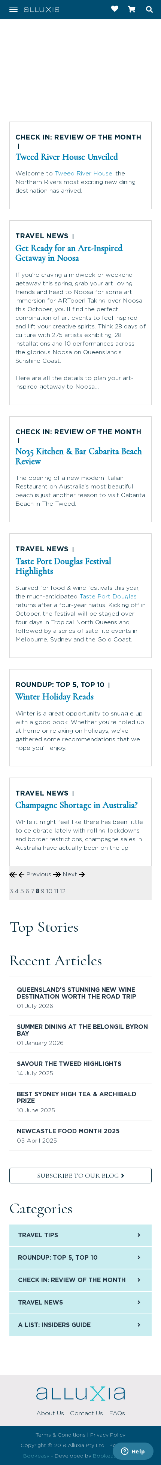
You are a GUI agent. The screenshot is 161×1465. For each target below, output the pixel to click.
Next (71, 874)
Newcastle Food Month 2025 (68, 1131)
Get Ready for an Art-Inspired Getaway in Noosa (68, 253)
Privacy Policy (107, 1435)
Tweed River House (83, 174)
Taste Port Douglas (108, 597)
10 (49, 891)
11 (56, 891)
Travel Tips (38, 1235)
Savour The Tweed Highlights (69, 1064)
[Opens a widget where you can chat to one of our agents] (133, 1452)
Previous (38, 874)
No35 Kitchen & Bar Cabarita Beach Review (78, 456)
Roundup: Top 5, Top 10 (59, 685)
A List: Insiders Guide (54, 1325)
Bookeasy (36, 1456)
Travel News (42, 236)
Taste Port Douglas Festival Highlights (63, 566)
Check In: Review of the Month (78, 137)
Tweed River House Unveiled (66, 156)
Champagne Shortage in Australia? (76, 805)
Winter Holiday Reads (54, 696)
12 (63, 891)
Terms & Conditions (60, 1435)
